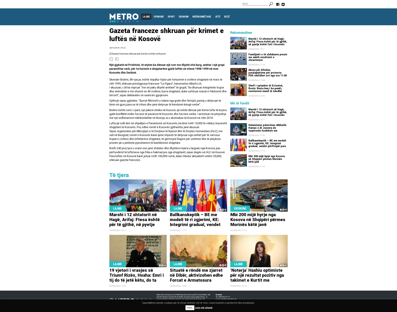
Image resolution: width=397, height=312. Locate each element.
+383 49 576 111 (224, 297)
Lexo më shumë (203, 307)
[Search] (272, 3)
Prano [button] (189, 308)
